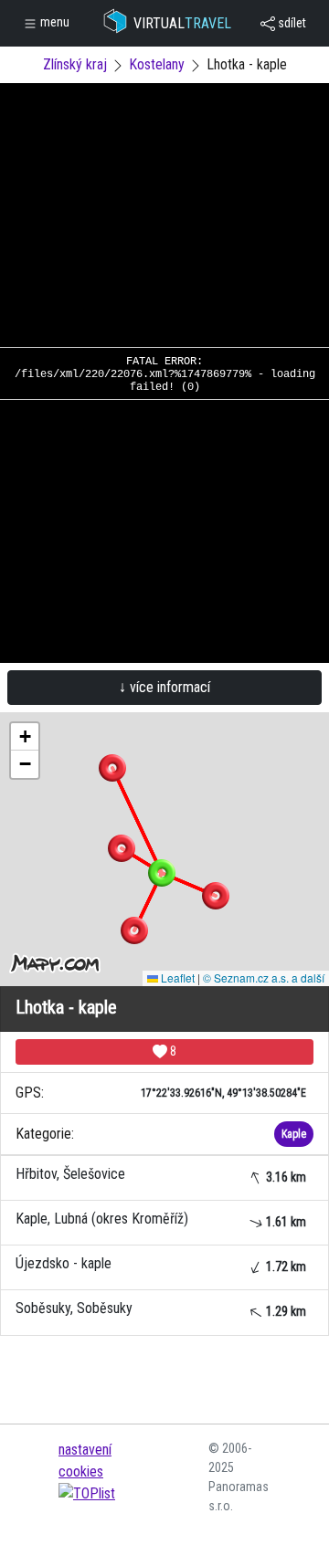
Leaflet (176, 977)
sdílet (290, 23)
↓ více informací (164, 687)
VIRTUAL (182, 23)
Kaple (293, 1134)
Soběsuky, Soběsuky (161, 1309)
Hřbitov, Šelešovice (161, 1174)
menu (53, 22)
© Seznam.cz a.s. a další (263, 977)
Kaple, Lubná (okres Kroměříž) (161, 1219)
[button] (112, 768)
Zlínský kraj (75, 64)
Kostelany (157, 64)
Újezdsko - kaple (161, 1264)
